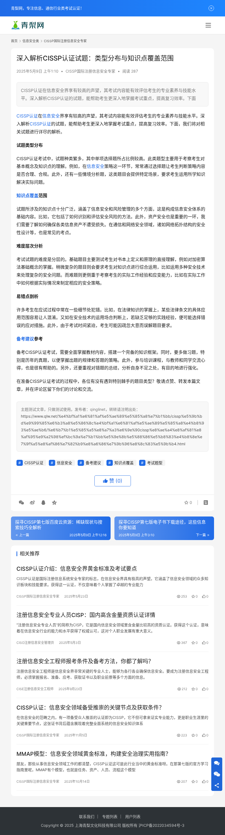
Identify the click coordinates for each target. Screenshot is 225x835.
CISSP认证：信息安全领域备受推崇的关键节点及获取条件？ (90, 707)
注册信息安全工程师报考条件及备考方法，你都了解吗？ (85, 661)
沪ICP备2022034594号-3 (161, 825)
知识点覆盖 (27, 195)
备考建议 (25, 339)
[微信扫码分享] (21, 502)
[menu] (208, 25)
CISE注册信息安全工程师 (35, 689)
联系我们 (86, 816)
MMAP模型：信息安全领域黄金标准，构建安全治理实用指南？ (93, 754)
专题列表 (109, 816)
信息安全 (51, 116)
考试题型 (154, 462)
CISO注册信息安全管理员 (35, 643)
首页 (14, 41)
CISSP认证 (27, 116)
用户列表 (132, 816)
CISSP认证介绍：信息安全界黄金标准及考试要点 (76, 569)
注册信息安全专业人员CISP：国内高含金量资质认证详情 (85, 615)
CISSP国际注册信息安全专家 (90, 71)
